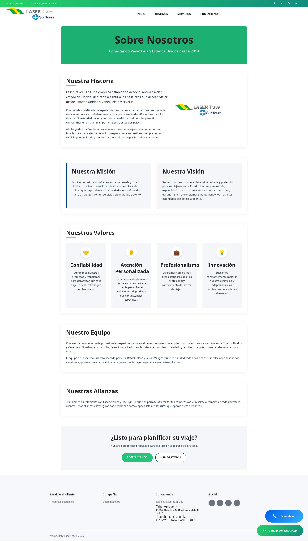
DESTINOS (161, 14)
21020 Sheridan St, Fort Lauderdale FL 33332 (178, 511)
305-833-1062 (17, 3)
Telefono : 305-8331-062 (169, 501)
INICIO (141, 14)
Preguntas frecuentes (62, 501)
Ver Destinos (171, 457)
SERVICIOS (184, 14)
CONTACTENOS (209, 14)
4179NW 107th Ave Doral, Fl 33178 (176, 520)
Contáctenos (137, 457)
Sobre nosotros (111, 501)
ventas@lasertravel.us (46, 3)
